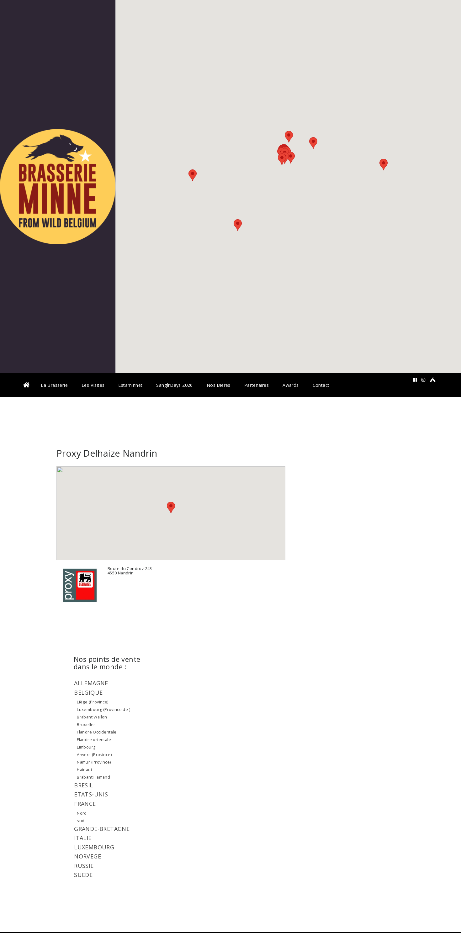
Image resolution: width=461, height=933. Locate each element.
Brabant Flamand (93, 777)
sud (80, 820)
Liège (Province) (92, 702)
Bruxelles (86, 724)
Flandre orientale (94, 739)
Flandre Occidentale (96, 732)
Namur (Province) (94, 762)
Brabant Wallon (92, 717)
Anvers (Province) (94, 754)
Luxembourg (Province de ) (103, 709)
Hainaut (84, 769)
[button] (282, 159)
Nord (82, 813)
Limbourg (86, 747)
